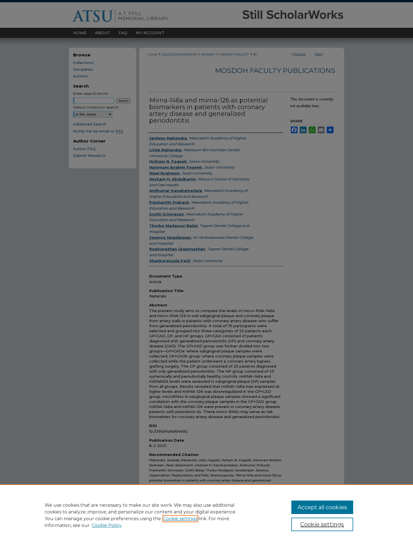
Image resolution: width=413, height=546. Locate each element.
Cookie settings (180, 518)
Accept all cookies (322, 507)
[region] (206, 515)
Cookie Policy (107, 525)
